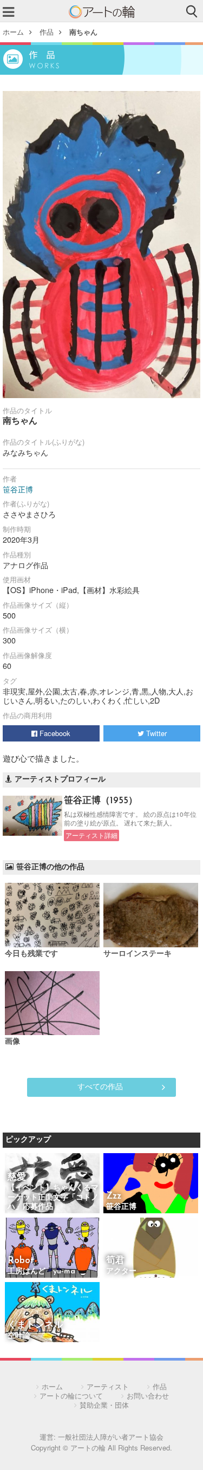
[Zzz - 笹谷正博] (150, 1184)
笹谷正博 (18, 489)
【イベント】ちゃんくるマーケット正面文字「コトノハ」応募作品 (53, 1197)
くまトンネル (35, 1325)
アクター (121, 1271)
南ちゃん (83, 32)
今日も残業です (31, 954)
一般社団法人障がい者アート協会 (110, 1437)
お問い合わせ (148, 1395)
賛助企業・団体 (104, 1405)
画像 (12, 1042)
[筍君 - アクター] (150, 1248)
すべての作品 (100, 1086)
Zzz (113, 1196)
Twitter (155, 733)
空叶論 (19, 1336)
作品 (47, 32)
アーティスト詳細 (91, 835)
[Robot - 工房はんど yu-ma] (52, 1248)
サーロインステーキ (137, 954)
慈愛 (17, 1177)
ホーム (13, 32)
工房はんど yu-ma (41, 1271)
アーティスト (108, 1386)
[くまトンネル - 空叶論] (52, 1313)
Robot (21, 1260)
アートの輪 (102, 11)
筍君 (115, 1260)
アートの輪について (71, 1395)
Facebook (53, 733)
